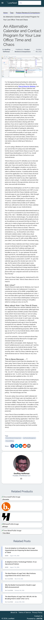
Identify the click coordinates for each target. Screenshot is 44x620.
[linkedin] (21, 446)
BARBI (6, 555)
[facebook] (12, 446)
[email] (29, 446)
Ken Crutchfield (9, 579)
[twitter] (16, 446)
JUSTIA (39, 618)
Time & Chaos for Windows (27, 86)
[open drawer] (2, 3)
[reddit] (25, 446)
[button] (21, 479)
